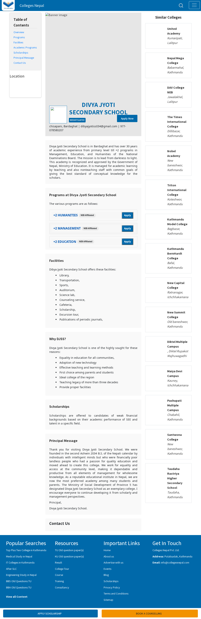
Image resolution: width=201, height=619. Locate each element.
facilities (18, 42)
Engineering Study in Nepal (21, 575)
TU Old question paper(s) (69, 550)
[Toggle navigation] (194, 5)
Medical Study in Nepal (19, 556)
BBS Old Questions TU (18, 581)
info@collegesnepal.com (175, 562)
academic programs (25, 47)
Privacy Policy (112, 587)
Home (107, 550)
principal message (24, 57)
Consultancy (62, 587)
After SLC (11, 569)
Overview (19, 32)
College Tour (62, 569)
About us (109, 556)
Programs (19, 37)
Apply (127, 215)
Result (58, 562)
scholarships (21, 52)
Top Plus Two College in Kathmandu (26, 550)
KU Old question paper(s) (69, 556)
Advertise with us (113, 562)
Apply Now (127, 118)
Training (59, 581)
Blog (106, 575)
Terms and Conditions (116, 593)
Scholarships (111, 581)
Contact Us (20, 63)
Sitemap (108, 600)
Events (107, 569)
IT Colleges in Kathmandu (20, 562)
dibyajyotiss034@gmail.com (99, 126)
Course (59, 575)
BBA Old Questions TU (18, 587)
